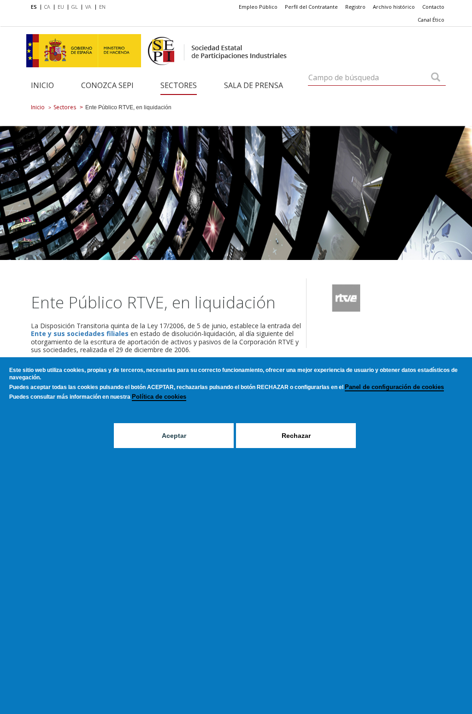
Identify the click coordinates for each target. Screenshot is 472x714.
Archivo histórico (394, 6)
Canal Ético (431, 19)
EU (61, 6)
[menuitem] (36, 7)
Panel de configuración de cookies (394, 387)
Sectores (178, 85)
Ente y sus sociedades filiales (80, 333)
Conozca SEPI (107, 85)
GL (74, 6)
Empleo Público (258, 6)
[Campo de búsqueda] (435, 78)
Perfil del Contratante (311, 6)
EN (102, 6)
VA (88, 6)
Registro (355, 6)
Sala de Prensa (253, 85)
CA (47, 6)
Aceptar (174, 435)
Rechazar (296, 435)
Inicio (42, 85)
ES (34, 6)
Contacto (433, 6)
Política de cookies (159, 396)
